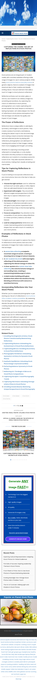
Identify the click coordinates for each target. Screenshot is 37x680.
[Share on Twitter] (18, 406)
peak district (23, 662)
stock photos (6, 399)
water (34, 669)
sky (27, 667)
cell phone (4, 645)
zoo (24, 674)
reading (21, 664)
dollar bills (28, 647)
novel (33, 659)
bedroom (22, 640)
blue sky (34, 640)
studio (3, 669)
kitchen (8, 654)
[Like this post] (15, 406)
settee (19, 667)
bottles (11, 642)
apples (7, 640)
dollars (34, 647)
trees (26, 669)
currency (3, 647)
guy (20, 652)
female (28, 650)
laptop (27, 654)
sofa (30, 667)
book (2, 642)
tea (16, 669)
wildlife (10, 672)
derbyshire (10, 647)
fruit (6, 652)
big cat (28, 640)
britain (23, 642)
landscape (21, 654)
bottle (7, 642)
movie (16, 659)
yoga (21, 674)
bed (17, 640)
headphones (26, 652)
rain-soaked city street (13, 259)
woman (28, 672)
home (4, 654)
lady (12, 654)
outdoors (11, 662)
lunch (2, 657)
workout (16, 674)
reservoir (33, 664)
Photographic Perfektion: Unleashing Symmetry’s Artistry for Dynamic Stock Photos (18, 356)
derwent (17, 647)
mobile (20, 657)
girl (13, 652)
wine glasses (21, 672)
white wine (4, 672)
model (35, 657)
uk (30, 669)
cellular (11, 645)
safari (14, 667)
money (11, 659)
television (20, 669)
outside (16, 662)
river (2, 667)
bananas (13, 640)
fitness (34, 650)
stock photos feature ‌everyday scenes (19, 82)
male (6, 657)
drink (2, 650)
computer (17, 645)
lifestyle (32, 654)
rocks (6, 667)
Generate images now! (18, 539)
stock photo (25, 396)
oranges (4, 662)
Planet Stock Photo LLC (17, 631)
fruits (9, 652)
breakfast (17, 642)
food (2, 652)
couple (33, 645)
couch (29, 645)
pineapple (31, 662)
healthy (33, 652)
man (16, 657)
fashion (23, 650)
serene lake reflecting (13, 251)
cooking (23, 645)
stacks (34, 667)
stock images (15, 396)
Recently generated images (18, 533)
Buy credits (11, 518)
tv (29, 669)
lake (16, 654)
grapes (16, 652)
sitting (24, 667)
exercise (18, 650)
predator (15, 664)
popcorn (4, 664)
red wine (27, 664)
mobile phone (27, 657)
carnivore (29, 642)
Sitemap (18, 679)
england (12, 650)
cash (34, 642)
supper (8, 669)
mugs (24, 659)
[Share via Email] (22, 406)
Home (3, 39)
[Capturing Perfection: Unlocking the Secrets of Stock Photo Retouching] (18, 440)
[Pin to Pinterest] (20, 406)
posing (9, 664)
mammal (11, 657)
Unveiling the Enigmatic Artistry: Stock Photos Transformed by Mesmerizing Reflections (18, 338)
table (12, 669)
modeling (5, 659)
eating (7, 650)
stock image (6, 396)
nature (28, 659)
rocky (10, 667)
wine (14, 672)
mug (20, 659)
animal (2, 640)
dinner (22, 647)
